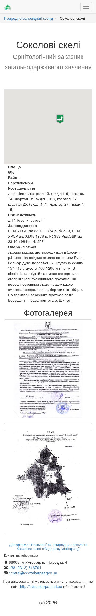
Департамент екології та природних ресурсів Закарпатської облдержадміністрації (48, 546)
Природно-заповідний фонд (28, 18)
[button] (60, 119)
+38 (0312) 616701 (25, 567)
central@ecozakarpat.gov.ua (33, 572)
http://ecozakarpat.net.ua (41, 586)
